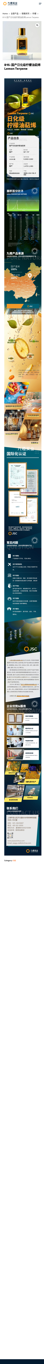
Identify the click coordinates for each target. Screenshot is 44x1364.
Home (5, 14)
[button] (40, 4)
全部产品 (15, 14)
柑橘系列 (25, 14)
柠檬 (34, 14)
